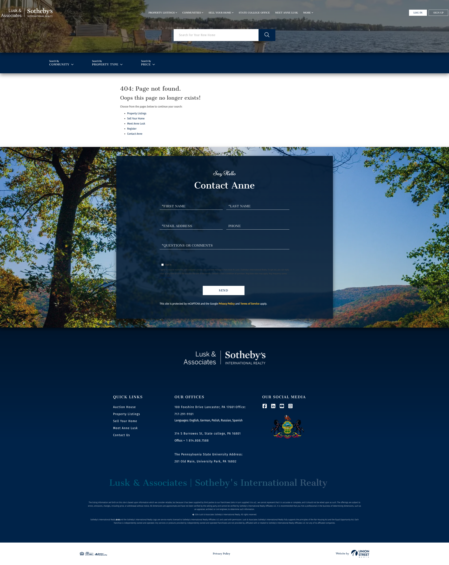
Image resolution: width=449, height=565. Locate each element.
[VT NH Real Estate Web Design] (352, 554)
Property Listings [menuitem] (162, 12)
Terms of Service (249, 303)
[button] (267, 35)
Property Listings (136, 113)
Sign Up (438, 12)
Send (224, 290)
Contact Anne (134, 134)
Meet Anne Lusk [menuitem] (286, 12)
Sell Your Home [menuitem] (220, 12)
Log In (418, 12)
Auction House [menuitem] (124, 407)
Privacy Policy (166, 277)
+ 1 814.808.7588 (196, 440)
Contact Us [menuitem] (121, 435)
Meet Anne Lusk (136, 123)
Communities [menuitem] (191, 12)
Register (131, 128)
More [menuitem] (307, 12)
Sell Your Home (136, 118)
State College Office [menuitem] (254, 12)
